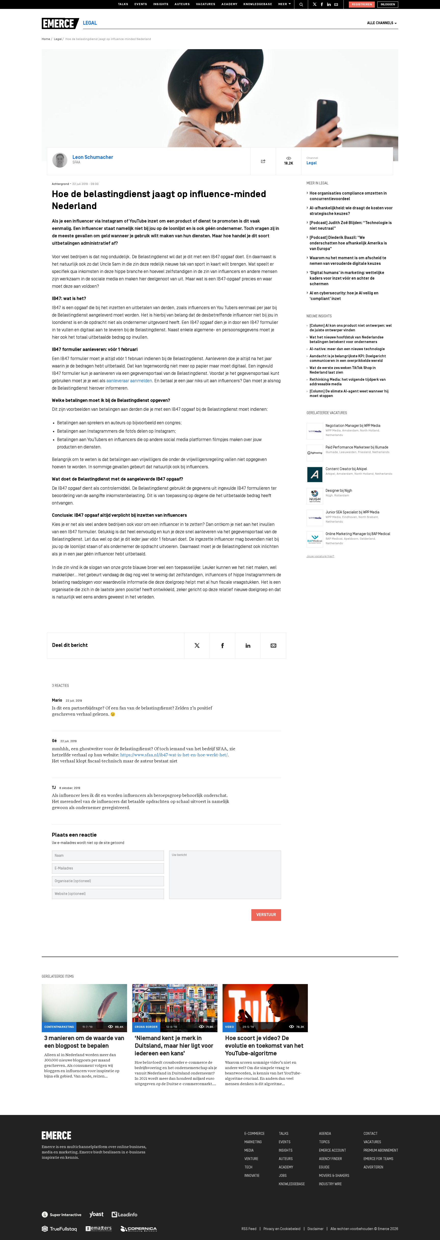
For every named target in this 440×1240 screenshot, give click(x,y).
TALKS (283, 1134)
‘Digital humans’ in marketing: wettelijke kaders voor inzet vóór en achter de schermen (347, 278)
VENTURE (251, 1159)
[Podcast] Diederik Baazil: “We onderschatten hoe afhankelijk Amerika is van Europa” (348, 243)
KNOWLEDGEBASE (292, 1184)
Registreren (362, 4)
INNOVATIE (251, 1176)
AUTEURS (286, 1159)
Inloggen (388, 4)
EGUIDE (324, 1167)
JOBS (283, 1176)
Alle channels (380, 23)
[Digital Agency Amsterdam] (61, 1214)
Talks (123, 4)
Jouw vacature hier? (320, 556)
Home (46, 39)
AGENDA (325, 1134)
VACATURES (372, 1142)
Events (140, 4)
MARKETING (253, 1142)
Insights (161, 4)
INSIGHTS (286, 1151)
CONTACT (371, 1134)
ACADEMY (286, 1167)
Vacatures (205, 4)
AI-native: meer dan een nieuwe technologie (347, 349)
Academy (229, 4)
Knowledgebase (257, 4)
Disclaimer (315, 1229)
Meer (282, 4)
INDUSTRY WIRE (330, 1184)
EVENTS (285, 1142)
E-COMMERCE (254, 1134)
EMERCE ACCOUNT (332, 1151)
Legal (58, 39)
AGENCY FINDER (330, 1159)
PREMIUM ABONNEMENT (381, 1151)
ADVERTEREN (373, 1167)
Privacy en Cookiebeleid (282, 1229)
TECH (248, 1167)
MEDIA (249, 1151)
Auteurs (182, 4)
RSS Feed (249, 1229)
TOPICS (324, 1142)
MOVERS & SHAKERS (334, 1176)
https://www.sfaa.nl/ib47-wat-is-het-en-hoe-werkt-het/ (174, 755)
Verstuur (266, 915)
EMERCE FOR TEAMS (378, 1159)
